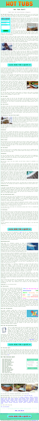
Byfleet (20, 402)
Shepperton (26, 397)
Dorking (2, 398)
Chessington (15, 402)
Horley (5, 399)
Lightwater (32, 399)
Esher (9, 399)
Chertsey (8, 401)
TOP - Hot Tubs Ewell (5, 406)
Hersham (36, 398)
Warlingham (21, 401)
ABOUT (30, 7)
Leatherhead (3, 401)
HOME (25, 7)
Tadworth (31, 397)
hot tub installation (11, 297)
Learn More (34, 420)
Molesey (7, 400)
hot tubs (7, 291)
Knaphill (12, 399)
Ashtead (6, 402)
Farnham (36, 400)
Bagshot (21, 397)
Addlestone (32, 400)
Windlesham (3, 400)
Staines (36, 399)
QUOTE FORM (31, 339)
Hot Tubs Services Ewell (8, 357)
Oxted (6, 398)
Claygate (11, 400)
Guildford (36, 397)
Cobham (2, 399)
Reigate (15, 400)
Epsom (12, 398)
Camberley (26, 401)
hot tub (30, 14)
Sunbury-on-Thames (22, 399)
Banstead (32, 398)
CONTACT (33, 7)
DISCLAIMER (36, 7)
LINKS (27, 7)
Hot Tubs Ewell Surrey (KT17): (7, 14)
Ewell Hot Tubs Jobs (28, 395)
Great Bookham (22, 398)
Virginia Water (25, 400)
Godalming (16, 398)
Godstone (27, 398)
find (4, 349)
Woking (16, 399)
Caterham (10, 402)
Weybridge (31, 401)
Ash (16, 401)
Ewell (21, 232)
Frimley (19, 400)
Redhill (24, 402)
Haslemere (29, 402)
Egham (9, 398)
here (8, 354)
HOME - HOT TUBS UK (19, 410)
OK (37, 420)
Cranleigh (13, 401)
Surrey (14, 397)
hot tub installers (14, 294)
